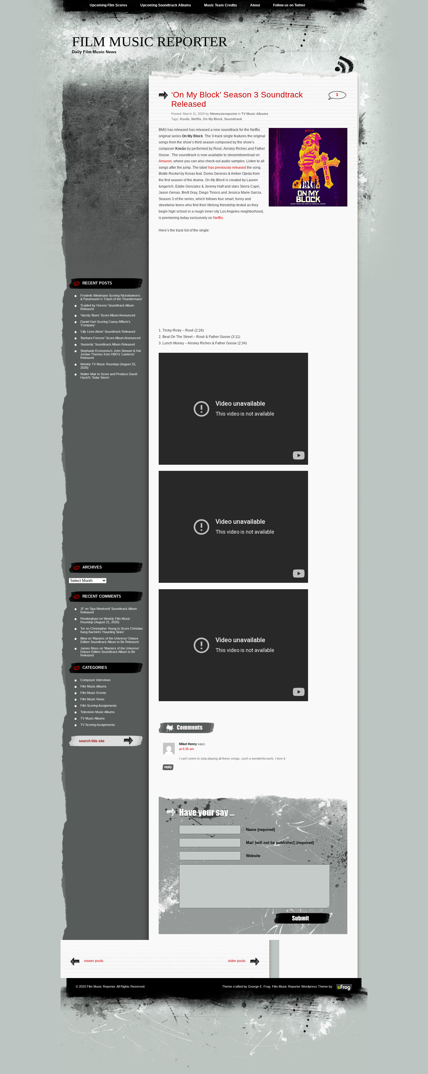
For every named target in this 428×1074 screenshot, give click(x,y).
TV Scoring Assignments (97, 724)
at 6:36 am (186, 749)
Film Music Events (93, 692)
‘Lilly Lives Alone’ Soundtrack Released (107, 331)
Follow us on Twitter (289, 5)
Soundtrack (233, 119)
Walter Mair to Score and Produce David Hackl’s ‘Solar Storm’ (108, 375)
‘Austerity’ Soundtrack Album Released (107, 344)
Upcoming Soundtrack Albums (165, 5)
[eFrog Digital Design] (344, 990)
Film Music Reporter (149, 41)
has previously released (227, 167)
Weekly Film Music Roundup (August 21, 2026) (105, 620)
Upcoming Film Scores (108, 5)
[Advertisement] (109, 187)
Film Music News (92, 699)
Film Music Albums (93, 686)
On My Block (212, 119)
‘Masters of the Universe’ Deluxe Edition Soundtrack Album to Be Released (109, 640)
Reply (168, 767)
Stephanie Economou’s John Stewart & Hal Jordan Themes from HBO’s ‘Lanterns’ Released (110, 354)
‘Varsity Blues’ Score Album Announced (107, 315)
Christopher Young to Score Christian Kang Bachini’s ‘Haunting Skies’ (111, 630)
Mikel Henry (188, 744)
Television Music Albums (97, 712)
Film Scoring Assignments (98, 705)
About (255, 5)
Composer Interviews (95, 680)
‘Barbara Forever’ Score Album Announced (110, 338)
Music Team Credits (220, 5)
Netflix (196, 119)
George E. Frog (259, 986)
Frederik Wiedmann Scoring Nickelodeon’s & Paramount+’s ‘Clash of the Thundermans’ (111, 297)
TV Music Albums (92, 718)
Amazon (165, 161)
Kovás (185, 119)
